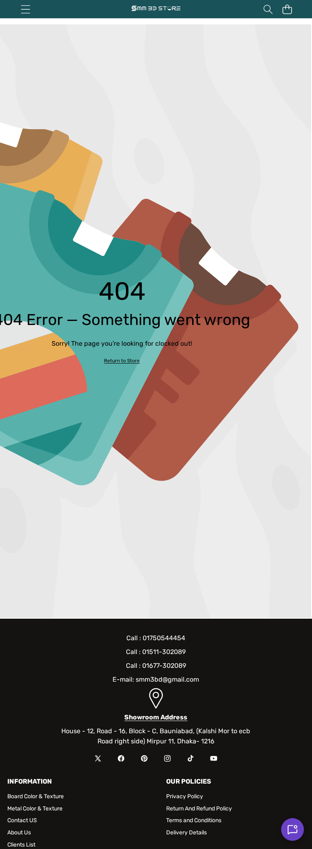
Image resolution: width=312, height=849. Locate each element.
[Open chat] (292, 829)
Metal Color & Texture (35, 808)
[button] (287, 9)
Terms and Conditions (193, 820)
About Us (19, 832)
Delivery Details (186, 832)
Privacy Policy (184, 796)
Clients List (21, 844)
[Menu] (25, 9)
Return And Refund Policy (199, 808)
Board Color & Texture (35, 796)
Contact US (22, 820)
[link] (122, 361)
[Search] (268, 9)
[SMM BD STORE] (156, 9)
